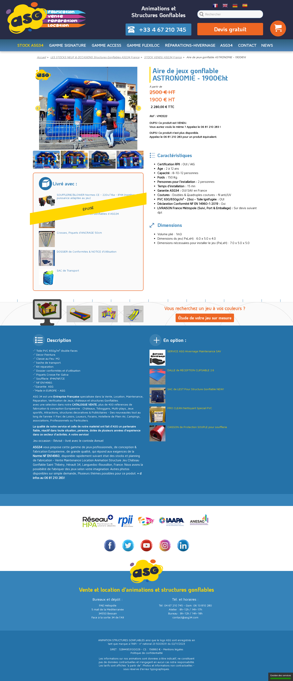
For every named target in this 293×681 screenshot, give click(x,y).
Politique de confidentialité (147, 652)
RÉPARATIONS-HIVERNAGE (190, 45)
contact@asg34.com (185, 617)
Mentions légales (173, 649)
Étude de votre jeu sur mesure (204, 317)
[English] (225, 5)
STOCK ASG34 (30, 45)
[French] (215, 5)
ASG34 (226, 45)
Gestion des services (280, 675)
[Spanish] (245, 5)
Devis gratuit (230, 29)
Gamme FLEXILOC (143, 45)
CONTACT (247, 45)
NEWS (267, 45)
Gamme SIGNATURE (67, 45)
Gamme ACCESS (106, 45)
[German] (235, 5)
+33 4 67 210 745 (162, 29)
